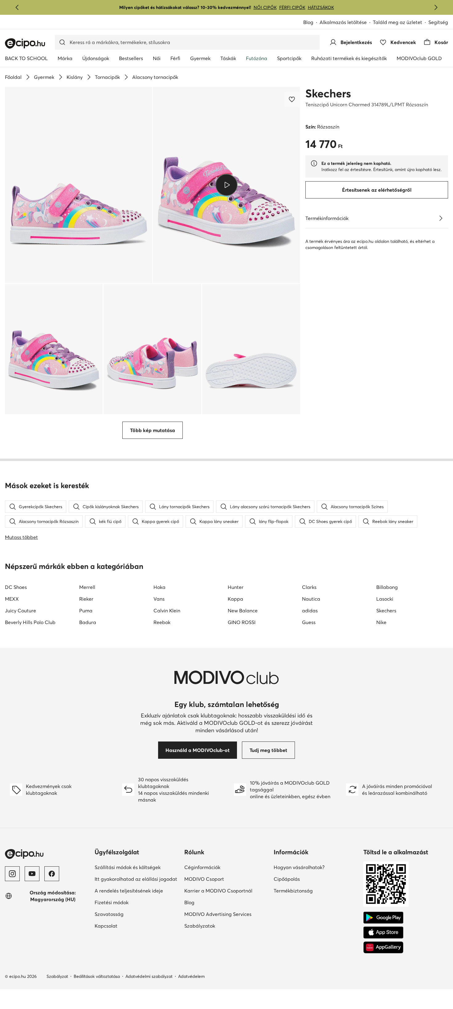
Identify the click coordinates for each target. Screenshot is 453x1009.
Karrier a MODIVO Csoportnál (218, 891)
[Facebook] (51, 873)
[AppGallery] (383, 947)
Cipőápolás (287, 879)
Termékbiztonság (293, 891)
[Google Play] (383, 918)
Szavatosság (109, 914)
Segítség (438, 22)
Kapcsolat (106, 926)
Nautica (311, 599)
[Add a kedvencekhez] (292, 99)
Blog (308, 22)
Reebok (161, 622)
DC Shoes (16, 587)
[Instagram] (12, 873)
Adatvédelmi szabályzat (149, 976)
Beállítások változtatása (97, 976)
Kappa (235, 599)
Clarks (309, 587)
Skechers (328, 93)
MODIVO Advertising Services (217, 914)
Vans (159, 599)
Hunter (235, 587)
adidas (310, 610)
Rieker (86, 599)
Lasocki (384, 599)
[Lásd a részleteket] (440, 218)
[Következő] (435, 7)
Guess (309, 622)
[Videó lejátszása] (226, 185)
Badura (87, 622)
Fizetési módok (112, 902)
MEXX (12, 599)
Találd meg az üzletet (397, 22)
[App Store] (383, 932)
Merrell (87, 587)
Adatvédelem (191, 976)
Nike (381, 622)
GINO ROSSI (241, 622)
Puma (85, 610)
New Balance (243, 610)
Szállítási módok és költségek (128, 867)
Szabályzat (57, 976)
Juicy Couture (20, 610)
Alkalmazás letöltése (343, 22)
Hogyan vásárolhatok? (299, 867)
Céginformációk (202, 867)
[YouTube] (32, 873)
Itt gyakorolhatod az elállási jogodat (136, 879)
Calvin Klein (166, 610)
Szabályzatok (199, 926)
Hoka (159, 587)
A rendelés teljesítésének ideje (129, 891)
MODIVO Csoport (204, 879)
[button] (78, 185)
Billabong (387, 587)
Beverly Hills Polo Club (30, 622)
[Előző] (17, 7)
